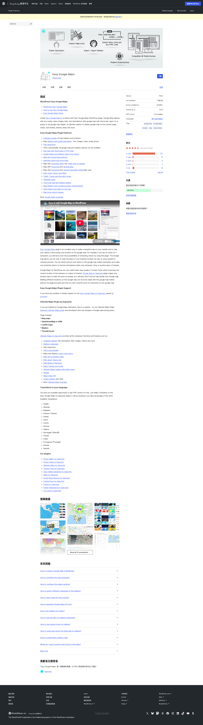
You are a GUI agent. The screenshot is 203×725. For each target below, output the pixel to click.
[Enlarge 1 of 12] (63, 506)
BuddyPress (164, 704)
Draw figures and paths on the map (57, 189)
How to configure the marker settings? (55, 584)
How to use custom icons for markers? (55, 624)
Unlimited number (50, 138)
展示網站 (49, 694)
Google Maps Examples (54, 197)
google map (148, 123)
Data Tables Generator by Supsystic (57, 472)
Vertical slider (68, 167)
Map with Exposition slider (53, 357)
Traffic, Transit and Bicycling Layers (57, 176)
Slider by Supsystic (50, 475)
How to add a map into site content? (54, 598)
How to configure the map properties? (55, 578)
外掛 (47, 700)
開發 (69, 87)
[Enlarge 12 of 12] (117, 556)
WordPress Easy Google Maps (55, 107)
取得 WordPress (193, 4)
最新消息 (11, 697)
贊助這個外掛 (131, 213)
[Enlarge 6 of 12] (90, 506)
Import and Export (66, 353)
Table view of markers (76, 164)
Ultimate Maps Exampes (57, 382)
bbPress (163, 700)
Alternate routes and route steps (56, 160)
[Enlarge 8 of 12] (90, 549)
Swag (124, 704)
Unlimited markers (50, 341)
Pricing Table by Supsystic (53, 462)
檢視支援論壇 (131, 195)
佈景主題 (49, 697)
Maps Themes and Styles (53, 366)
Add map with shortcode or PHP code (58, 151)
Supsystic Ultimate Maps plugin (52, 310)
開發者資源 (87, 700)
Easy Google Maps (53, 118)
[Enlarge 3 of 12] (63, 541)
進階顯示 (129, 134)
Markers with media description (59, 141)
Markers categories (50, 344)
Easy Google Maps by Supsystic (92, 293)
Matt (161, 697)
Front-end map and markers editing (57, 183)
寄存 (9, 700)
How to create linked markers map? (54, 638)
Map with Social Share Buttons (55, 157)
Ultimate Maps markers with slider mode (59, 369)
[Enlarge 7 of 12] (90, 529)
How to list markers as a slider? (52, 611)
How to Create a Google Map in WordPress (57, 571)
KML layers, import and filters (54, 173)
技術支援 (87, 697)
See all (160, 172)
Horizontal (55, 167)
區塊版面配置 (50, 704)
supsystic (57, 78)
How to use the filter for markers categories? (57, 618)
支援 (161, 87)
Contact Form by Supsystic (54, 468)
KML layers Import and (52, 360)
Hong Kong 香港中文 (35, 713)
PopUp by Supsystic (51, 484)
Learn (86, 694)
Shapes (46, 373)
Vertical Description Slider (73, 170)
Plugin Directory (14, 11)
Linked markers (49, 379)
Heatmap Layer (49, 179)
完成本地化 (117, 17)
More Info (44, 651)
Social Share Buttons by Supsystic (56, 478)
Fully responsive (49, 144)
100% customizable (50, 350)
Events (123, 697)
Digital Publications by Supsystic (56, 488)
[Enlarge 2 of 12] (63, 523)
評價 (52, 87)
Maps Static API (49, 376)
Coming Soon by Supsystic (53, 481)
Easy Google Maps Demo (53, 113)
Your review (130, 172)
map (150, 128)
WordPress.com (165, 694)
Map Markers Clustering (52, 363)
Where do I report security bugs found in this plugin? (60, 644)
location (145, 128)
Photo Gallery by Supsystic (53, 459)
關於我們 (11, 694)
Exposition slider (57, 164)
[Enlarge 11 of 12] (117, 535)
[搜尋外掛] (31, 24)
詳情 (44, 87)
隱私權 (10, 704)
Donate (124, 700)
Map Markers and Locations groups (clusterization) (63, 186)
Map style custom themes (53, 192)
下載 (159, 76)
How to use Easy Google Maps (55, 110)
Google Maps (158, 123)
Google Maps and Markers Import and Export (61, 154)
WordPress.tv (89, 704)
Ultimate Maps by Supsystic (51, 336)
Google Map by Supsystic (93, 273)
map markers (158, 128)
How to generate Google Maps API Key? (56, 604)
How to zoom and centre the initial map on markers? (60, 631)
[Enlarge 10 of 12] (117, 506)
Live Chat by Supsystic (52, 491)
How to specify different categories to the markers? (60, 591)
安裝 (60, 87)
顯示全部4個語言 (157, 119)
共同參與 (124, 694)
